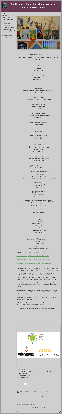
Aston (42, 407)
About (4, 13)
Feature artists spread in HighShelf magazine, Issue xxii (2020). (34, 263)
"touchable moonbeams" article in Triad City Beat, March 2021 (33, 259)
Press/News (6, 33)
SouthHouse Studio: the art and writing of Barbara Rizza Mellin (33, 5)
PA (45, 407)
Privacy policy (52, 409)
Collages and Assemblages (6, 24)
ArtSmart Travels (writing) (7, 36)
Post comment (25, 388)
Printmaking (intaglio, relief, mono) (8, 16)
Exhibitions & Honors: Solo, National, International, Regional (9, 29)
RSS (17, 411)
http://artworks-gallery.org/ (34, 284)
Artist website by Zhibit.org (28, 409)
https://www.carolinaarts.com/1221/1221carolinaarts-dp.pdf (44, 252)
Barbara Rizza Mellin (36, 407)
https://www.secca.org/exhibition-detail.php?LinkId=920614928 (38, 178)
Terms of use (45, 409)
